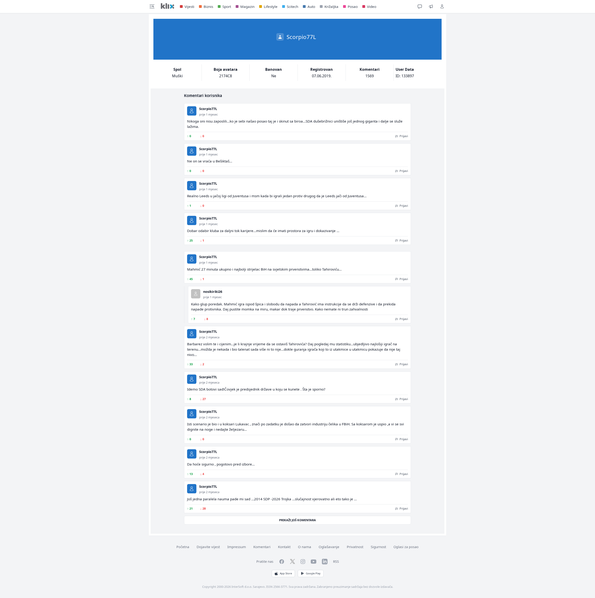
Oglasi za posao (406, 547)
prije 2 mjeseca (209, 337)
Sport (226, 6)
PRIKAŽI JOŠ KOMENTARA (297, 520)
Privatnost (355, 546)
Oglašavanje (329, 546)
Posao (353, 6)
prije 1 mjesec (208, 114)
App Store (286, 573)
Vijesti (189, 6)
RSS (336, 561)
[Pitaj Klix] (420, 6)
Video (371, 6)
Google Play (313, 573)
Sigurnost (378, 546)
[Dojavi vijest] (431, 6)
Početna (182, 547)
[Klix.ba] (167, 6)
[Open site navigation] (152, 6)
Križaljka (331, 6)
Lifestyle (271, 6)
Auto (311, 6)
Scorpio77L (208, 109)
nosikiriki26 (212, 291)
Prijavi (403, 136)
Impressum (236, 546)
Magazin (247, 6)
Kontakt (284, 546)
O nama (304, 546)
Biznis (208, 6)
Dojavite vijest (208, 546)
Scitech (292, 6)
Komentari (262, 546)
